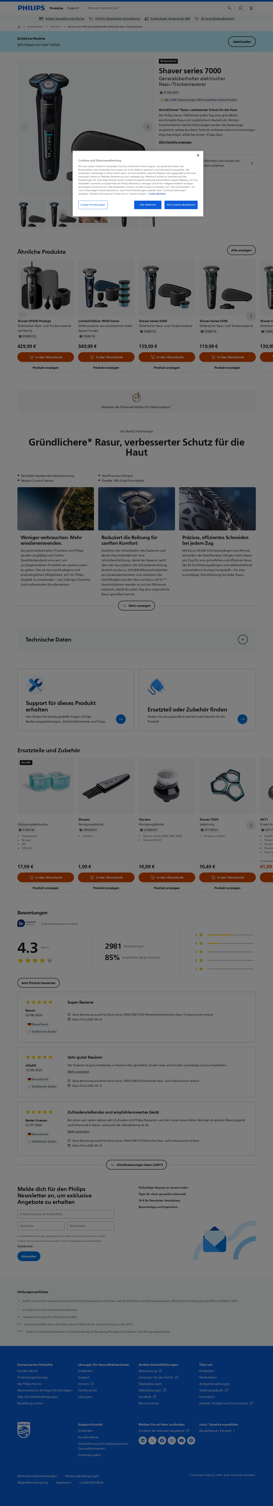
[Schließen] (198, 155)
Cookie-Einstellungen (93, 205)
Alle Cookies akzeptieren (181, 205)
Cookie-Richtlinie (157, 194)
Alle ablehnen (148, 205)
